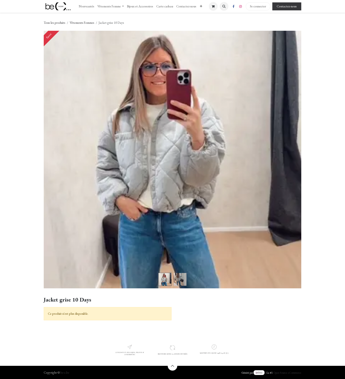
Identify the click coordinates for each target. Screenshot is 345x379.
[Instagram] (240, 6)
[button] (224, 6)
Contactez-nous (287, 6)
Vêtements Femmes (82, 23)
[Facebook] (233, 6)
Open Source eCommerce (287, 372)
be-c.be (64, 372)
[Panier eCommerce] (213, 6)
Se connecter (258, 6)
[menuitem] (86, 6)
